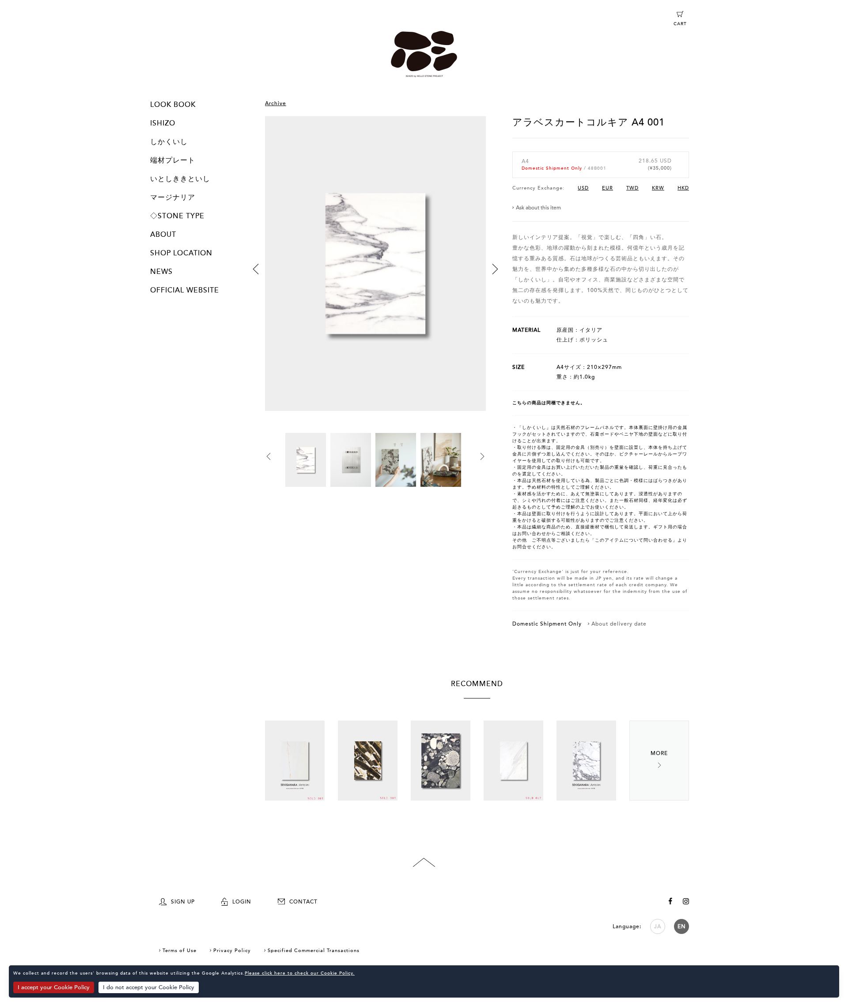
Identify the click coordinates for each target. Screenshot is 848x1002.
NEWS (161, 271)
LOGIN (241, 902)
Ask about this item (538, 207)
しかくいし (169, 141)
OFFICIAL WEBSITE (184, 290)
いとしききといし (180, 179)
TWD (632, 188)
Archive (275, 103)
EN (682, 926)
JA (657, 926)
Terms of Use (180, 950)
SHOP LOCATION (181, 253)
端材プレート (172, 160)
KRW (658, 188)
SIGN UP (183, 902)
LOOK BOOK (173, 104)
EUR (607, 188)
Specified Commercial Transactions (314, 950)
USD (583, 188)
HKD (683, 188)
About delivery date (619, 624)
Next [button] (495, 269)
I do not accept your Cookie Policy (148, 987)
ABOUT (163, 234)
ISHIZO (162, 123)
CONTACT (303, 902)
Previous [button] (255, 269)
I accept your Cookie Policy (54, 987)
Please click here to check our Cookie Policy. (300, 973)
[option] (375, 274)
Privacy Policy (232, 950)
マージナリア (172, 197)
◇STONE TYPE (177, 216)
